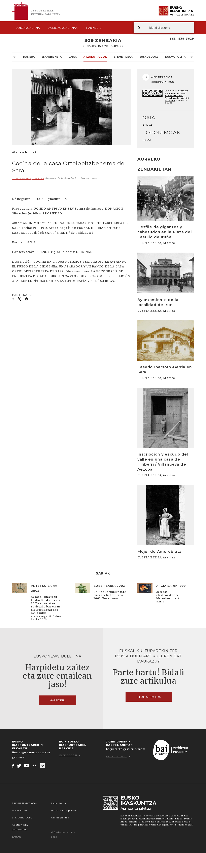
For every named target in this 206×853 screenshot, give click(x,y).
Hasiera (29, 56)
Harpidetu (94, 27)
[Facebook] (13, 765)
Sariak (16, 837)
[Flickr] (35, 765)
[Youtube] (27, 765)
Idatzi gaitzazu (116, 756)
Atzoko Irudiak (95, 56)
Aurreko (62, 27)
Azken (28, 27)
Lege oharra (58, 803)
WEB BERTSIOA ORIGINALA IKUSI (163, 79)
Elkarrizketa (51, 56)
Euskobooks (148, 56)
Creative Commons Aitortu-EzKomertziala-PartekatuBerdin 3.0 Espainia (177, 95)
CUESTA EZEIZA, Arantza (28, 178)
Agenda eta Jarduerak (20, 827)
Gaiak (72, 56)
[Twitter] (19, 765)
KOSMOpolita (175, 56)
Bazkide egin (68, 755)
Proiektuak (20, 810)
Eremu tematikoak (24, 803)
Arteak (147, 125)
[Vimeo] (42, 765)
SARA (146, 140)
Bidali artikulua (149, 696)
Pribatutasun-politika (64, 810)
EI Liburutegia (22, 817)
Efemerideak (123, 56)
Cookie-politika (60, 817)
